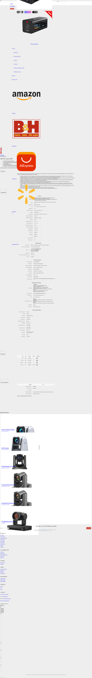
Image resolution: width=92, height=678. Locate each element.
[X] (0, 606)
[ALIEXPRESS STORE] (1, 649)
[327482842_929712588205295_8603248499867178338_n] (1, 664)
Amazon (13, 113)
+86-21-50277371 (2, 594)
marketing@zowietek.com (7, 598)
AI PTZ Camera (7, 486)
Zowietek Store (15, 244)
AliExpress (14, 178)
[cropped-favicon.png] (1, 154)
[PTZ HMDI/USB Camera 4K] (19, 534)
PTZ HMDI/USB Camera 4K (7, 521)
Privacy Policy (45, 529)
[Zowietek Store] (26, 241)
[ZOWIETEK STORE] (1, 656)
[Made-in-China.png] (1, 671)
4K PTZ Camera (2, 155)
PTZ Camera (7, 449)
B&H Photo (14, 146)
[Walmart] (26, 208)
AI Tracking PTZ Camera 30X (8, 484)
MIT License (2, 557)
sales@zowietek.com (5, 596)
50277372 (7, 594)
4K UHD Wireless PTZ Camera (8, 466)
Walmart (14, 211)
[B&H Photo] (1, 641)
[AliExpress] (26, 175)
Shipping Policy (2, 553)
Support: (1, 600)
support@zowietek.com (6, 600)
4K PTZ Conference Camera (8, 429)
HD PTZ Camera (3, 486)
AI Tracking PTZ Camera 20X (8, 503)
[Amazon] (26, 110)
